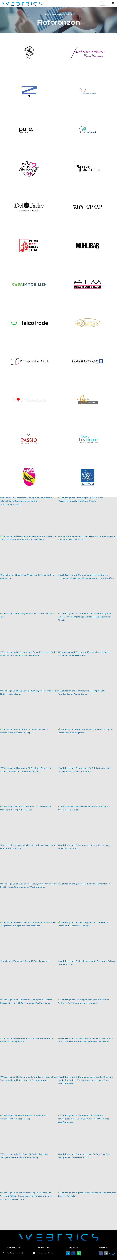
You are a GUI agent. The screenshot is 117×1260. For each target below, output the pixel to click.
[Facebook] (101, 1253)
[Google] (106, 1253)
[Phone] (73, 1253)
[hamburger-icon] (102, 3)
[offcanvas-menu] (113, 3)
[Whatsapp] (79, 1253)
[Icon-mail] (68, 1253)
